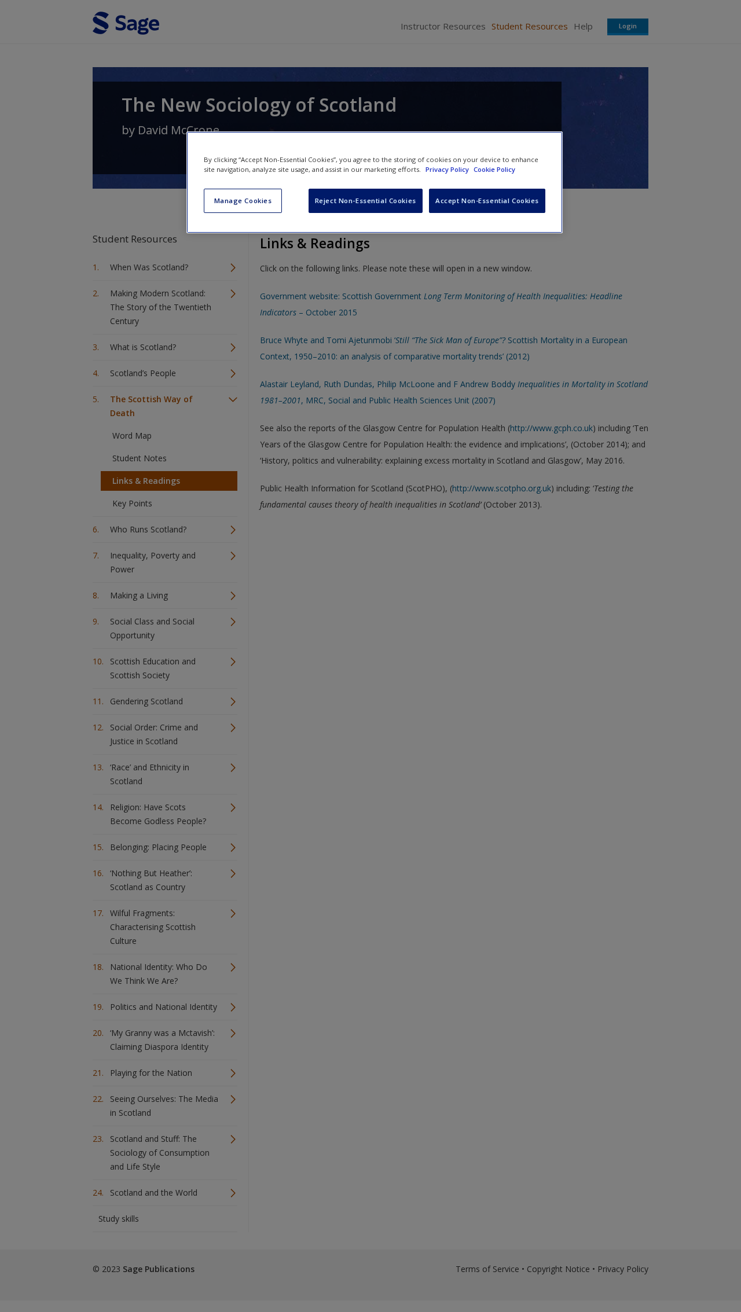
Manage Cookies (243, 200)
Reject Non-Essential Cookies (365, 200)
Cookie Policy (494, 169)
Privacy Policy (448, 169)
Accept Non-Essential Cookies (487, 200)
